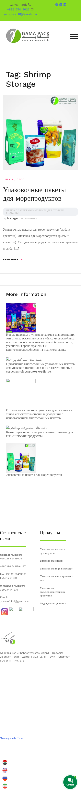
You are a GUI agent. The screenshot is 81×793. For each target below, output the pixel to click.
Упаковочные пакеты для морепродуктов (34, 194)
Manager (12, 218)
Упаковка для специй (51, 560)
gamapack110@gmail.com (20, 14)
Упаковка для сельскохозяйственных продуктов (52, 591)
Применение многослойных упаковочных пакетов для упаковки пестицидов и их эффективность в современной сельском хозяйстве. (40, 367)
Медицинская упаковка (53, 603)
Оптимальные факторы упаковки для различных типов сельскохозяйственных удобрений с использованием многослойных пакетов (39, 414)
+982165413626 (18, 9)
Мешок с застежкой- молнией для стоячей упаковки (35, 211)
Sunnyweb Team (12, 738)
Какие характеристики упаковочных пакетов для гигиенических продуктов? (39, 434)
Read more (13, 259)
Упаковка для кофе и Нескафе (56, 568)
